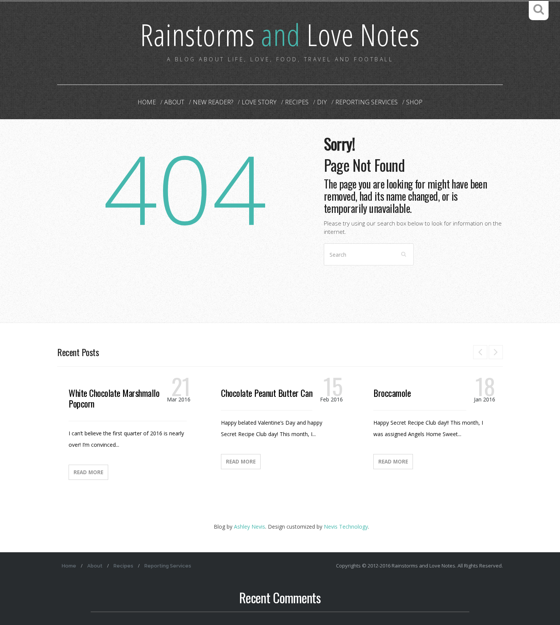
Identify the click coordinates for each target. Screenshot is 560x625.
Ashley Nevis (249, 526)
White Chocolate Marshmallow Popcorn (117, 398)
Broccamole (392, 393)
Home (147, 102)
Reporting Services (366, 102)
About (174, 102)
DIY (322, 102)
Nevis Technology (346, 526)
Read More (88, 472)
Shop (414, 102)
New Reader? (213, 102)
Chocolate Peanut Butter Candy (270, 393)
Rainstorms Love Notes (280, 34)
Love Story (259, 102)
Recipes (297, 102)
